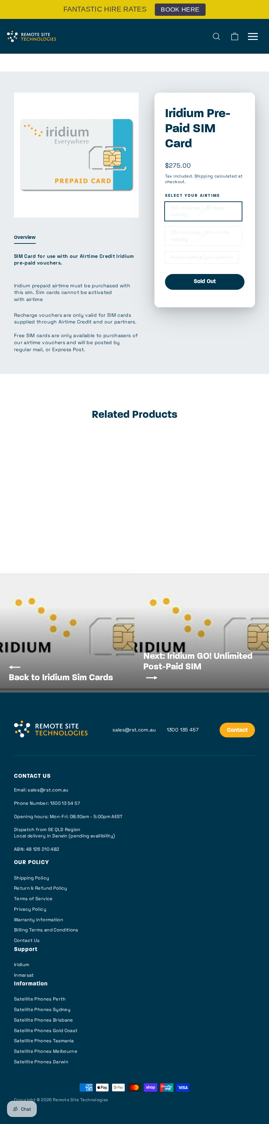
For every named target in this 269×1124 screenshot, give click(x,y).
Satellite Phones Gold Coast (45, 1030)
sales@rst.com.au (134, 730)
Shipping (203, 176)
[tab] (25, 239)
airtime (61, 285)
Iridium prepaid (33, 285)
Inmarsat (24, 975)
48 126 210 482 (43, 849)
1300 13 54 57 (65, 803)
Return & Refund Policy (40, 888)
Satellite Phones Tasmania (44, 1041)
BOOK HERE (180, 9)
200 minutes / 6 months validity (200, 235)
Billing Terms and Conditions (46, 930)
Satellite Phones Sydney (42, 1009)
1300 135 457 (183, 730)
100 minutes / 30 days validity (197, 211)
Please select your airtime (201, 257)
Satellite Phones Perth (40, 999)
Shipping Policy (31, 878)
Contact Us (27, 940)
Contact (237, 730)
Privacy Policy (30, 909)
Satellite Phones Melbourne (45, 1051)
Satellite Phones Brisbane (43, 1020)
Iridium (21, 965)
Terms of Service (33, 899)
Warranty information (38, 920)
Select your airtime (192, 196)
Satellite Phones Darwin (41, 1062)
